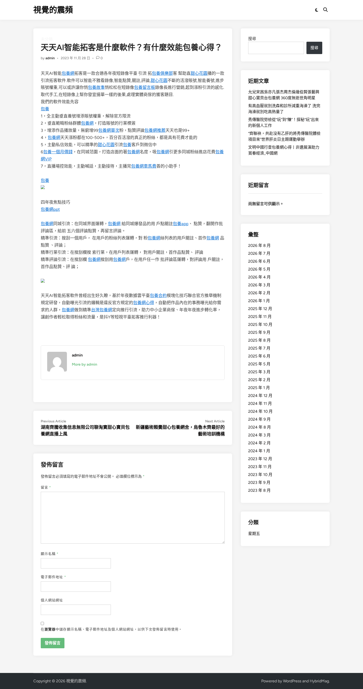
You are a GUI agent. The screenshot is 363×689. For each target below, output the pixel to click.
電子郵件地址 (53, 577)
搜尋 (252, 38)
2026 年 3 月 (259, 285)
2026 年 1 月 (259, 300)
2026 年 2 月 (259, 293)
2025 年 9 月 (259, 332)
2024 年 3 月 (259, 435)
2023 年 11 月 (260, 466)
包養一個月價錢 (58, 151)
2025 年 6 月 (259, 356)
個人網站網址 (52, 600)
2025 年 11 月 (260, 316)
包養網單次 (108, 130)
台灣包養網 (101, 309)
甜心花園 (199, 73)
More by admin (84, 364)
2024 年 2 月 (259, 443)
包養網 (68, 73)
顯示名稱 (50, 554)
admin (50, 58)
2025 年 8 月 (259, 340)
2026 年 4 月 (259, 277)
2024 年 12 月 (260, 395)
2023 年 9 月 (259, 482)
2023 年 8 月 (259, 490)
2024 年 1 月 (259, 451)
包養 (45, 108)
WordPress (292, 681)
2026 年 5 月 (259, 269)
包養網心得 (143, 302)
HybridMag (319, 681)
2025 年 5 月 (259, 364)
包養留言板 (144, 87)
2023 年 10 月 (260, 474)
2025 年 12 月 (260, 308)
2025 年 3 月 (259, 372)
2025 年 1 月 (259, 387)
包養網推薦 (154, 130)
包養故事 (96, 87)
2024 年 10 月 (260, 411)
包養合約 (158, 295)
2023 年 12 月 (260, 458)
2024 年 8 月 (259, 427)
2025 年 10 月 (260, 324)
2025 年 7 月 (259, 348)
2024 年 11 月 (260, 403)
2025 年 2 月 (259, 379)
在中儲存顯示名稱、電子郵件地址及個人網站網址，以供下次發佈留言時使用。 (111, 629)
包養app (180, 223)
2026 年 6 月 (259, 261)
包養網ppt (50, 209)
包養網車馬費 (143, 166)
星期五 (254, 533)
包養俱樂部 (162, 73)
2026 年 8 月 (259, 245)
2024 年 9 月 (259, 419)
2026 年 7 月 (259, 253)
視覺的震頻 (53, 10)
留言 (46, 487)
